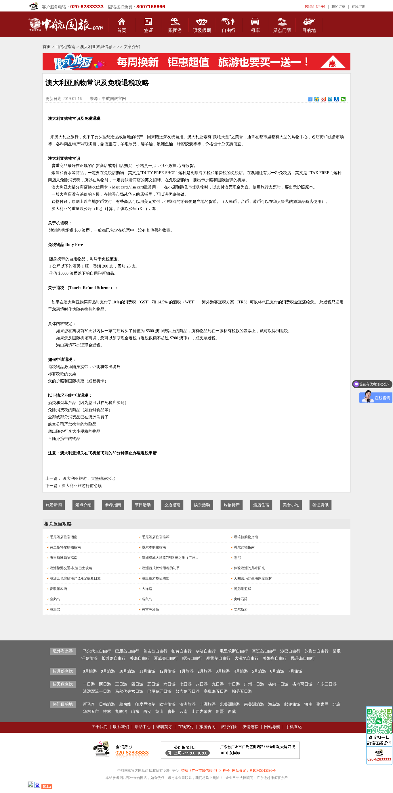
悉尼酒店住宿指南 (63, 537)
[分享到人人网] (336, 99)
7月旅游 (295, 671)
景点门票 (282, 30)
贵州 (171, 711)
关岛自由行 (140, 658)
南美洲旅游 (254, 704)
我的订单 (338, 7)
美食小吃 (291, 505)
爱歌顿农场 (58, 589)
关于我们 (99, 727)
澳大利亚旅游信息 (96, 47)
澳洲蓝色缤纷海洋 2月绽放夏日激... (76, 578)
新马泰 (89, 704)
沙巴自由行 (290, 651)
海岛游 (274, 704)
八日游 (202, 684)
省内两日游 (302, 684)
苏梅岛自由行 (316, 651)
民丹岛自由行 (303, 658)
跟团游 (175, 30)
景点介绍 (83, 505)
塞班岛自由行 (264, 651)
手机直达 (294, 727)
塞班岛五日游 (216, 691)
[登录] (309, 7)
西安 (147, 711)
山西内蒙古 (202, 711)
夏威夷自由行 (166, 658)
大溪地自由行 (246, 658)
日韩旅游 (107, 704)
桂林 (107, 711)
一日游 (89, 684)
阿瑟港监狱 (242, 589)
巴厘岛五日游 (159, 691)
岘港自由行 (192, 658)
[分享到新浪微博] (323, 99)
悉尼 (237, 558)
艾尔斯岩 (241, 609)
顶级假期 (202, 30)
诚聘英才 (164, 727)
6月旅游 (277, 671)
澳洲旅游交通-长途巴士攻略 (71, 568)
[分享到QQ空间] (316, 99)
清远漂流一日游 (97, 691)
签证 (148, 30)
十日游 (234, 684)
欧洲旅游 (167, 704)
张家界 (322, 704)
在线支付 (186, 727)
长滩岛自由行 (114, 658)
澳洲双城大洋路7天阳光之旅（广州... (170, 558)
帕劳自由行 (181, 651)
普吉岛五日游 (187, 691)
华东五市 (91, 711)
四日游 (137, 684)
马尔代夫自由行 (97, 651)
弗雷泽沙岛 (150, 609)
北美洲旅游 (230, 704)
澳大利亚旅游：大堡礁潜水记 (89, 478)
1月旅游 (187, 671)
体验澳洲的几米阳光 (249, 568)
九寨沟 (121, 711)
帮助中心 (143, 727)
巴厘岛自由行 (127, 651)
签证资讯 (320, 505)
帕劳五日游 (242, 691)
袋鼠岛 (147, 599)
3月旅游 (223, 671)
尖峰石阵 (241, 599)
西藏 (232, 711)
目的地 (309, 30)
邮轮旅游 (292, 704)
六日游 (169, 684)
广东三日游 (326, 684)
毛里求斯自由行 (234, 651)
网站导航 (272, 727)
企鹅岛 (55, 599)
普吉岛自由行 (155, 651)
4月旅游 (241, 671)
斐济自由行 (206, 651)
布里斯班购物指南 (63, 558)
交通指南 (172, 505)
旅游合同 (207, 727)
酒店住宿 (261, 505)
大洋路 (147, 589)
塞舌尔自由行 (218, 658)
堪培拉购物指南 (246, 537)
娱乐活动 (202, 505)
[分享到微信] (343, 99)
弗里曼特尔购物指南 (65, 547)
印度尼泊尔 (145, 704)
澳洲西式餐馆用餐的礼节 (161, 568)
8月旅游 (90, 671)
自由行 (229, 30)
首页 (121, 30)
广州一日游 (254, 684)
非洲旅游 (208, 704)
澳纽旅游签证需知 (155, 578)
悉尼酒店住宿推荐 (155, 537)
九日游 (218, 684)
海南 (308, 704)
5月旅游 (259, 671)
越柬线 (125, 704)
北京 (337, 704)
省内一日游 (278, 684)
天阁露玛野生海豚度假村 (253, 578)
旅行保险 (229, 727)
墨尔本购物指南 (154, 547)
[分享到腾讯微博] (330, 99)
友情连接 (251, 727)
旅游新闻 (54, 505)
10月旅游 (127, 671)
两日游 (105, 684)
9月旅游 (108, 671)
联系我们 (121, 727)
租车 (255, 30)
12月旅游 (167, 671)
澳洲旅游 (188, 704)
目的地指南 (65, 47)
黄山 (159, 711)
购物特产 (232, 505)
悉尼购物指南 (244, 547)
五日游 (153, 684)
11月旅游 (147, 671)
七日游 (186, 684)
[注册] (320, 7)
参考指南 (113, 505)
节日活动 (143, 505)
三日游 (121, 684)
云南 (184, 711)
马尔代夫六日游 (129, 691)
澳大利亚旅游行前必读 (82, 486)
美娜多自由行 (275, 658)
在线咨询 (358, 7)
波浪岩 (55, 609)
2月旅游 (205, 671)
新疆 (220, 711)
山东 (135, 711)
